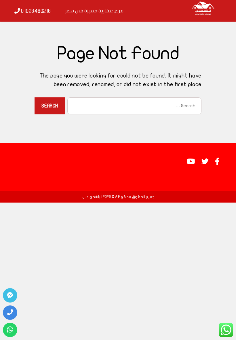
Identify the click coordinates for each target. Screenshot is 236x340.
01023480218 (35, 11)
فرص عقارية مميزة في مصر (94, 11)
